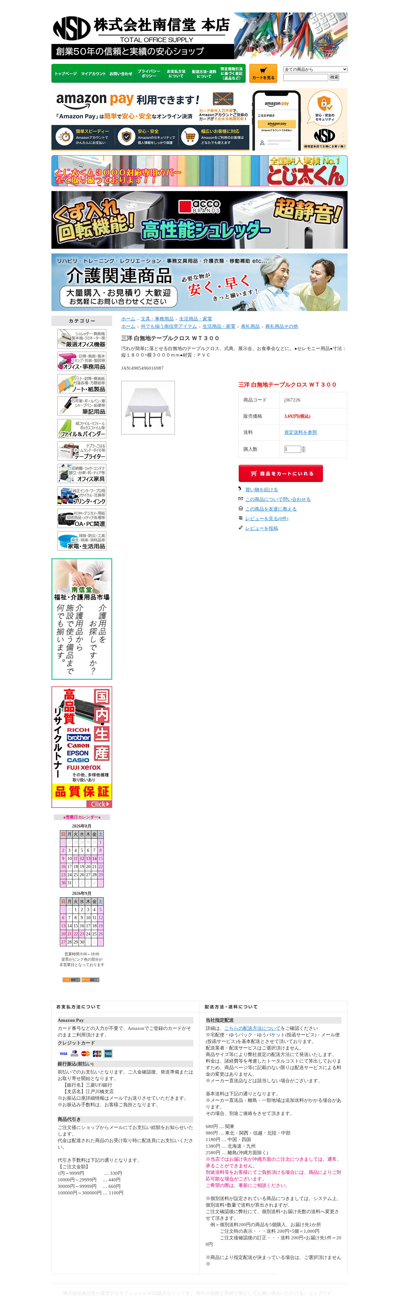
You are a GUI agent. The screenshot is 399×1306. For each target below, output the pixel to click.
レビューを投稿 (261, 528)
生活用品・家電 (195, 318)
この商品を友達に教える (271, 509)
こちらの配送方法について (252, 1028)
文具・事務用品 (157, 318)
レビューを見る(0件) (266, 518)
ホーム (128, 318)
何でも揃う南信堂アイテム (169, 326)
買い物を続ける (261, 489)
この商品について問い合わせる (278, 499)
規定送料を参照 (300, 432)
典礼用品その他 (281, 326)
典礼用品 (250, 326)
